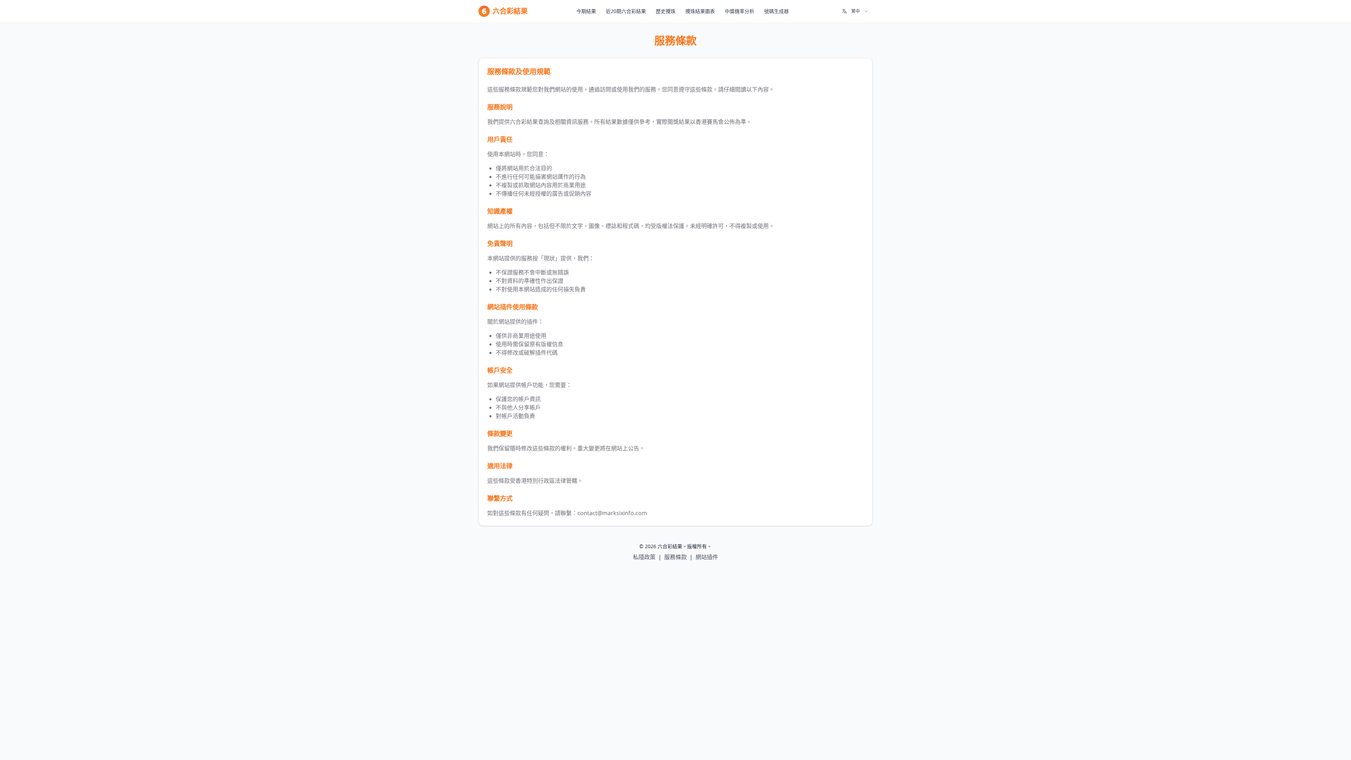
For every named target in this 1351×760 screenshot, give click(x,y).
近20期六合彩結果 (626, 11)
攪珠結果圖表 (700, 11)
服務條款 (675, 557)
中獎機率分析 (739, 11)
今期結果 (586, 11)
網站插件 (707, 557)
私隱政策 (644, 557)
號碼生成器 (776, 11)
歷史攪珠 (666, 11)
